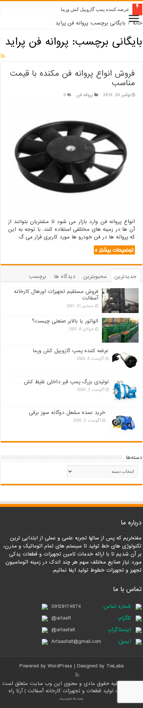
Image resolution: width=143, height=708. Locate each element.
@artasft (61, 618)
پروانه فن (84, 95)
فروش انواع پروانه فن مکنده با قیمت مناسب (72, 78)
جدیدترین (125, 276)
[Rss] (77, 674)
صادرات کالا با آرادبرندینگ (71, 699)
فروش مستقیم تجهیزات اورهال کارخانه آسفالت (56, 294)
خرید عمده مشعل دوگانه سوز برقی (67, 412)
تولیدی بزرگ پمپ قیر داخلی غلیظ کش (66, 382)
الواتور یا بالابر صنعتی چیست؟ (65, 321)
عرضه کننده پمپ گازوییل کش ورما (95, 9)
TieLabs (115, 666)
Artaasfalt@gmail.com (76, 641)
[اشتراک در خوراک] (3, 56)
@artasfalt (63, 630)
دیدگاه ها (65, 276)
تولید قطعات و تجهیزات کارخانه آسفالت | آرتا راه (61, 691)
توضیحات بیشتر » (114, 250)
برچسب (37, 276)
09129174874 (66, 606)
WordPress (60, 666)
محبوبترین (95, 276)
